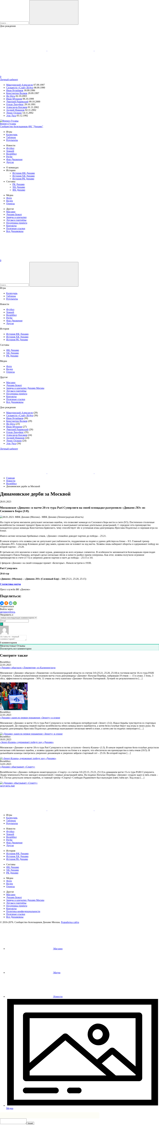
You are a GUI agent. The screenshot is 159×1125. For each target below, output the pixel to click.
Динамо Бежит (14, 214)
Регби (9, 156)
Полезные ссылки (15, 228)
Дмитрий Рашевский (17, 101)
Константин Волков (16, 93)
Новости (10, 480)
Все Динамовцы (14, 231)
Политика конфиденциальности (23, 911)
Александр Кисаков (16, 107)
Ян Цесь (10, 96)
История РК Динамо (23, 178)
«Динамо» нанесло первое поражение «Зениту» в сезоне (30, 717)
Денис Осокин (14, 112)
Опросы (10, 203)
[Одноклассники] (6, 603)
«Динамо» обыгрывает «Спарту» (17, 766)
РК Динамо (18, 184)
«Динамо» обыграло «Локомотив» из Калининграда (27, 667)
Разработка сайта (70, 922)
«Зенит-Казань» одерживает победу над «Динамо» (27, 742)
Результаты (12, 140)
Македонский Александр (19, 84)
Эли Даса (11, 115)
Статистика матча (10, 584)
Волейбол (11, 153)
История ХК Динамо (23, 176)
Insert (30, 1123)
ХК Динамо (18, 187)
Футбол (10, 148)
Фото (9, 198)
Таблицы (11, 137)
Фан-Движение (14, 159)
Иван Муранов (14, 98)
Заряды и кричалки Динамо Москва (25, 388)
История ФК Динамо (23, 173)
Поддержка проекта (16, 223)
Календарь (11, 134)
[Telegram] (10, 603)
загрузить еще (7, 785)
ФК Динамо (18, 190)
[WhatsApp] (15, 603)
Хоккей (10, 151)
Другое (10, 162)
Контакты (11, 225)
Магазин (10, 211)
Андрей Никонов (15, 110)
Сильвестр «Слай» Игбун (19, 87)
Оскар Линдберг (15, 104)
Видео (9, 200)
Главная (10, 478)
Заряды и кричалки (16, 217)
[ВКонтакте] (2, 603)
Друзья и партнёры (16, 220)
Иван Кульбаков (14, 90)
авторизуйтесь (7, 612)
